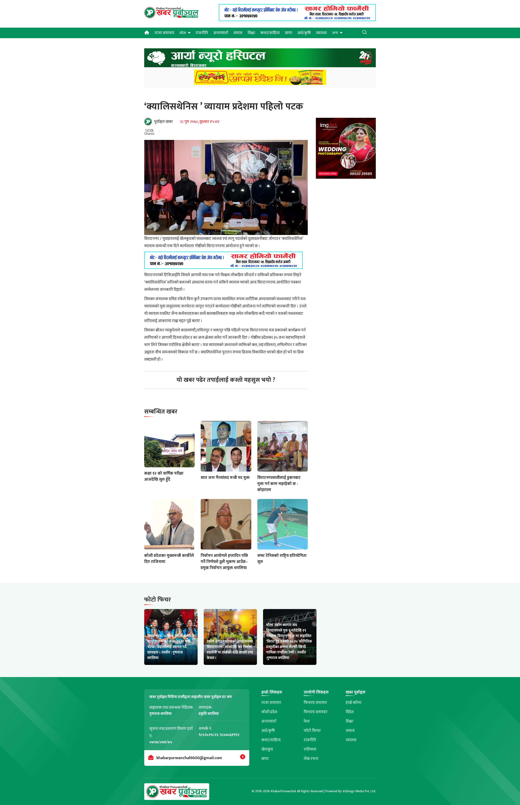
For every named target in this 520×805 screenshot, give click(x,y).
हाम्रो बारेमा (353, 702)
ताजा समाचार (164, 32)
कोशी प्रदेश (269, 712)
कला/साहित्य (270, 32)
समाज (237, 32)
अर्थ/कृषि (304, 32)
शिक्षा (251, 32)
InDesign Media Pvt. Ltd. (359, 791)
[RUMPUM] (260, 78)
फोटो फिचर (312, 730)
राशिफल (310, 749)
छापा (288, 32)
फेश (307, 721)
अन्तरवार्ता (220, 32)
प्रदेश (183, 33)
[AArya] (260, 59)
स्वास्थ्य (321, 32)
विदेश (350, 712)
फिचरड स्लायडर (315, 712)
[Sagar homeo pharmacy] (297, 19)
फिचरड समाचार (315, 702)
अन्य (335, 33)
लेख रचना (311, 758)
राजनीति (202, 32)
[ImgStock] (346, 149)
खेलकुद (267, 749)
